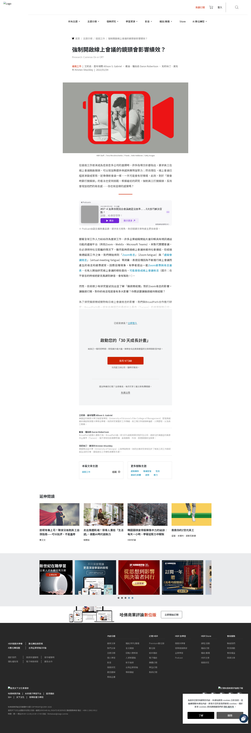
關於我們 (12, 657)
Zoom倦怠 (128, 255)
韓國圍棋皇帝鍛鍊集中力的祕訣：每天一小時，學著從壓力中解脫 (147, 532)
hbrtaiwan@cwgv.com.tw (57, 713)
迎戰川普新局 (132, 652)
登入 (220, 7)
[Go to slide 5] (132, 598)
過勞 (147, 475)
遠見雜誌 (50, 693)
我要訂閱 (200, 7)
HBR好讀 (132, 539)
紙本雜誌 (153, 652)
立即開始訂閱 (172, 614)
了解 (201, 715)
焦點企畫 (111, 676)
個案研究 (111, 667)
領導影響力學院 (36, 697)
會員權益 (231, 652)
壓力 (156, 475)
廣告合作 (48, 661)
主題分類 (111, 652)
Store (183, 21)
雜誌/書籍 (205, 652)
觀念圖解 (111, 672)
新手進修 (130, 662)
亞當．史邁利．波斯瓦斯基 (184, 535)
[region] (125, 577)
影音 (109, 662)
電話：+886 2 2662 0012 (87, 710)
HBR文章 (205, 657)
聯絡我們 (231, 643)
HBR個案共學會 (15, 643)
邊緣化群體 (136, 475)
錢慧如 (87, 539)
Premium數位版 (156, 643)
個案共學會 (180, 643)
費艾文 (43, 539)
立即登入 (132, 323)
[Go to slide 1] (118, 598)
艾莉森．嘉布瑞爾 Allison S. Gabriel (103, 66)
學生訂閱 (153, 667)
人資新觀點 (131, 657)
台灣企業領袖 (132, 667)
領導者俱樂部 (181, 648)
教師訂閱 (153, 672)
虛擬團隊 (135, 471)
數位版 (152, 648)
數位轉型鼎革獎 (36, 643)
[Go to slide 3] (125, 598)
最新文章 (111, 643)
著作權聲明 (49, 657)
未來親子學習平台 (33, 693)
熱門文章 (111, 648)
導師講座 (130, 672)
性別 (158, 471)
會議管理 (147, 471)
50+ (9, 697)
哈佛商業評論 (14, 693)
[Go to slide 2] (122, 598)
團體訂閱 (153, 662)
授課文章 (231, 657)
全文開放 (130, 648)
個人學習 (111, 657)
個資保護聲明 (32, 657)
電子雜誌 (153, 657)
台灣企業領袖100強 (37, 647)
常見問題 (231, 648)
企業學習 (179, 652)
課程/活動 (205, 643)
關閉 (230, 715)
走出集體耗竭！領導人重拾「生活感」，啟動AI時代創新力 (103, 532)
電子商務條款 (32, 661)
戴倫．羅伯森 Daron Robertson (141, 66)
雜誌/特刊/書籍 (132, 643)
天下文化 (20, 697)
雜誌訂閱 (205, 648)
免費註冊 (125, 392)
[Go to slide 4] (129, 598)
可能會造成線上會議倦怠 (144, 270)
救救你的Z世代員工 (183, 530)
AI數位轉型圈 (14, 647)
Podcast (179, 657)
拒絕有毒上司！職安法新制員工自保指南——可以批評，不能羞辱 (59, 532)
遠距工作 (76, 66)
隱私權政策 (13, 661)
